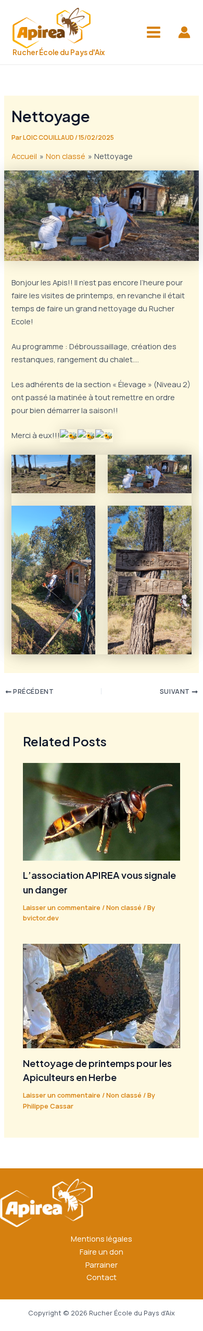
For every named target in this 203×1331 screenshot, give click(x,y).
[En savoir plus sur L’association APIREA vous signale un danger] (101, 811)
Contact (101, 1277)
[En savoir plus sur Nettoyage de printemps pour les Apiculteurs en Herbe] (101, 995)
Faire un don (101, 1251)
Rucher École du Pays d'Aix (58, 52)
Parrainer (101, 1264)
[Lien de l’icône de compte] (184, 32)
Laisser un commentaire (61, 907)
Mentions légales (101, 1238)
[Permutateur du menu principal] (153, 32)
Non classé (124, 907)
